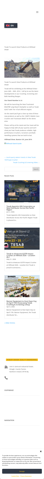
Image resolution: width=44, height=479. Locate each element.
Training (7, 445)
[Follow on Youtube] (14, 329)
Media (6, 437)
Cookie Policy (15, 476)
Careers (7, 435)
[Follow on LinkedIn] (10, 329)
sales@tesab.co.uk (16, 384)
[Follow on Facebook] (6, 329)
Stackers (7, 415)
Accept (22, 471)
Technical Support (10, 442)
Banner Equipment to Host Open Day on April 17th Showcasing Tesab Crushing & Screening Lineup (22, 303)
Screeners (8, 410)
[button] (41, 451)
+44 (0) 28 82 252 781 (16, 377)
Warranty (7, 447)
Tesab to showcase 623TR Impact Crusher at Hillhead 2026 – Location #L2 (21, 255)
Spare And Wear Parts (12, 440)
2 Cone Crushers (10, 407)
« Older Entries (9, 323)
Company (7, 432)
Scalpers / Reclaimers (12, 412)
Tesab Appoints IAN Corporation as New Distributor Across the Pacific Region (21, 208)
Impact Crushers (10, 405)
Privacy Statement (26, 476)
